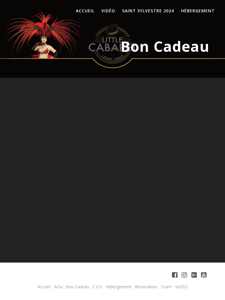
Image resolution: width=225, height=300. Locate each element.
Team (166, 286)
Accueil (85, 10)
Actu (58, 286)
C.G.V (97, 286)
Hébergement (198, 10)
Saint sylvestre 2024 (148, 10)
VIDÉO (108, 10)
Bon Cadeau (77, 286)
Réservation (146, 286)
